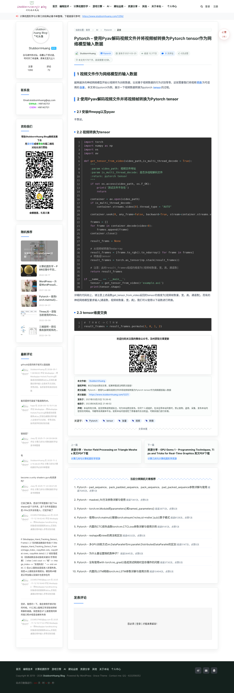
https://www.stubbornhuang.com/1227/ (109, 394)
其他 (144, 6)
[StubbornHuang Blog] (33, 6)
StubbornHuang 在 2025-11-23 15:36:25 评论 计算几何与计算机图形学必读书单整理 (44, 464)
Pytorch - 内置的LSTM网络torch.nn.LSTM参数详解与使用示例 (113, 571)
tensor (157, 87)
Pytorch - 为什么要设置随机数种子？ (98, 553)
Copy (207, 141)
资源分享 (133, 6)
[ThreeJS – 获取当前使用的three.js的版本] (29, 316)
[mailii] (206, 670)
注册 (215, 6)
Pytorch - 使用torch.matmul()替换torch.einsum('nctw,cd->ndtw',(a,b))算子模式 (123, 517)
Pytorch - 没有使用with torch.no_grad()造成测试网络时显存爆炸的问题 (118, 562)
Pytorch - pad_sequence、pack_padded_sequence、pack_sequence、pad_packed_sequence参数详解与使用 (142, 487)
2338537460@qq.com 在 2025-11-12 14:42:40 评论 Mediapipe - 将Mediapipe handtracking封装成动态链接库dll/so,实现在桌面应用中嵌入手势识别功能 (44, 522)
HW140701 (44, 103)
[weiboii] (198, 670)
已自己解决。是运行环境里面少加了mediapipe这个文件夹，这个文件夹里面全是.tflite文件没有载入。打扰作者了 (39, 506)
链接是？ (25, 433)
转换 (199, 82)
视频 (84, 74)
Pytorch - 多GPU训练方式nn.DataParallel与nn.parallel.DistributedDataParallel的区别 (126, 544)
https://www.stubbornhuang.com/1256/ (103, 16)
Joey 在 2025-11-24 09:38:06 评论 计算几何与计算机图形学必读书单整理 (44, 442)
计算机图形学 (81, 6)
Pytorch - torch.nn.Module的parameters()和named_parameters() (115, 508)
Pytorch (107, 53)
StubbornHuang (88, 53)
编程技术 (64, 6)
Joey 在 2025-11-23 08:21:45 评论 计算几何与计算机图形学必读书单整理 (44, 489)
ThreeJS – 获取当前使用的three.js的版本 (48, 315)
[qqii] (214, 670)
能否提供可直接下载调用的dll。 (35, 400)
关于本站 (156, 6)
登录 (207, 6)
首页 (55, 6)
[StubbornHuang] (41, 35)
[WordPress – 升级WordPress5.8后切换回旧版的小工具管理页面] (29, 286)
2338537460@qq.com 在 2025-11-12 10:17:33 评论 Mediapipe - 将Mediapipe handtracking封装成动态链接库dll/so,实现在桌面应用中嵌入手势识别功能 (44, 626)
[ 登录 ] (138, 623)
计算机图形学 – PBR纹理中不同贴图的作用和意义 (48, 269)
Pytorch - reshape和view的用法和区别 (99, 535)
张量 (82, 87)
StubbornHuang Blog (54, 675)
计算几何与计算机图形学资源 (85, 458)
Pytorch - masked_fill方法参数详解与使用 (101, 499)
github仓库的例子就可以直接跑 (35, 364)
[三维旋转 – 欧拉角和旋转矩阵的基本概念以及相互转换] (29, 331)
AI (108, 6)
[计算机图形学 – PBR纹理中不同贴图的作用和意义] (29, 271)
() (224, 34)
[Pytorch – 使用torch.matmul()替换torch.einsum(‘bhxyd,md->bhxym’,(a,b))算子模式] (29, 301)
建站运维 (118, 6)
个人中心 (172, 6)
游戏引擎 (97, 6)
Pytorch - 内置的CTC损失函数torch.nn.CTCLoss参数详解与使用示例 (117, 526)
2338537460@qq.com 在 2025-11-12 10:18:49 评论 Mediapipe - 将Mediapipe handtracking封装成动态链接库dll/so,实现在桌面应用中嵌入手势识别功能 (44, 586)
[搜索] (201, 6)
